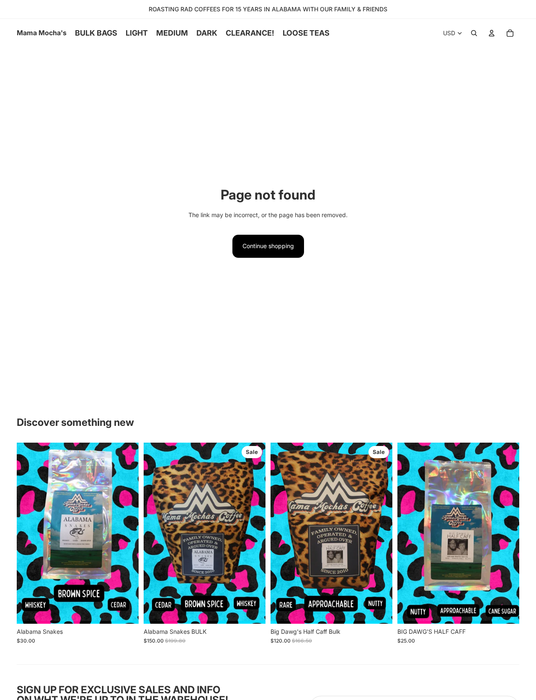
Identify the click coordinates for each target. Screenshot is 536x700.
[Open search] (474, 33)
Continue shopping (268, 245)
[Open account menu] (491, 33)
